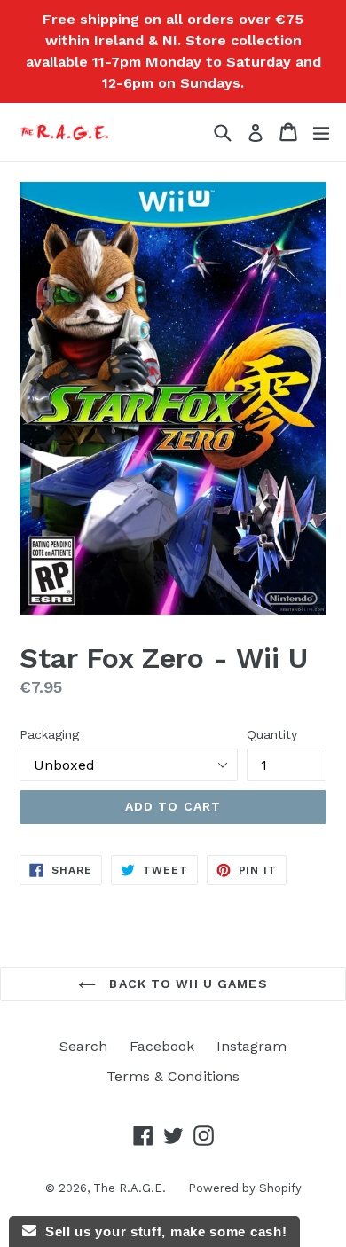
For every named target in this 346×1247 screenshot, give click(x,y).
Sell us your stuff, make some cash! (161, 1231)
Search (83, 1046)
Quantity (272, 734)
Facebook (162, 1046)
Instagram (251, 1046)
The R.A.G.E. (129, 1188)
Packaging (49, 734)
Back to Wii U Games (186, 983)
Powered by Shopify (245, 1188)
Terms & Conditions (173, 1076)
